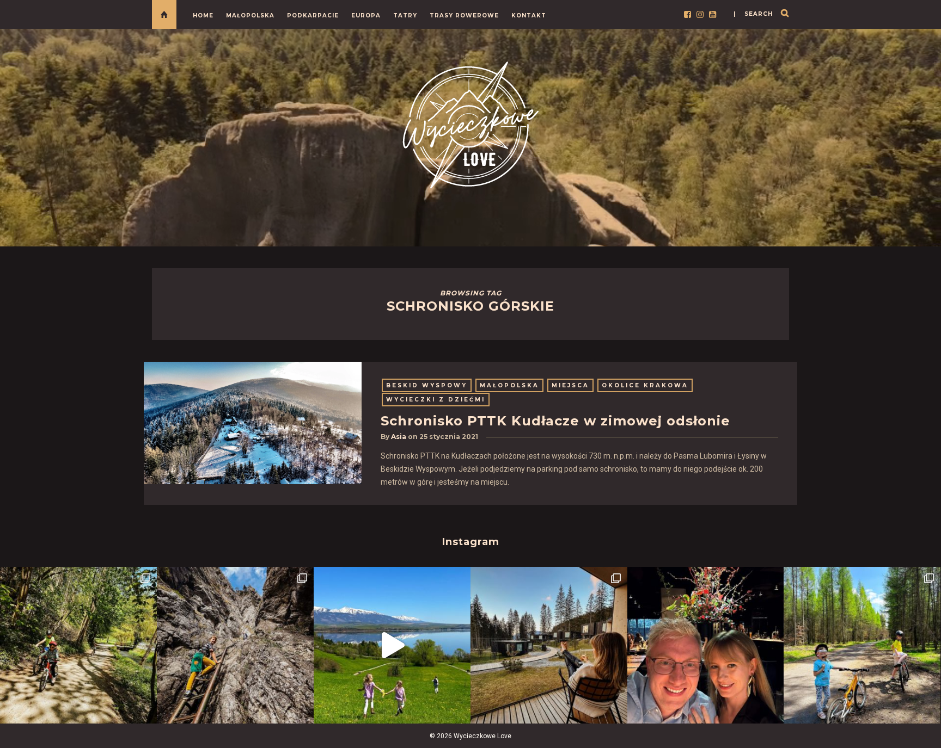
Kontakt (528, 15)
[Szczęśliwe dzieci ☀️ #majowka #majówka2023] (392, 645)
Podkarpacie (313, 15)
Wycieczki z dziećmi (435, 399)
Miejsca (570, 385)
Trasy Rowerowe (464, 15)
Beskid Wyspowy (426, 385)
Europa (366, 15)
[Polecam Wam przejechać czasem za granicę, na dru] (235, 645)
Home (203, 15)
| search (753, 13)
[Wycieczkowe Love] (470, 123)
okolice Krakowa (645, 385)
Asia (398, 436)
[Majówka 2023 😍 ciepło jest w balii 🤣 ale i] (549, 645)
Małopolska (250, 15)
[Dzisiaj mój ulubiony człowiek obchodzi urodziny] (705, 645)
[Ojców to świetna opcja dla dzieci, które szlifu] (78, 645)
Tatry (405, 15)
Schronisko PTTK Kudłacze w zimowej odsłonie (555, 421)
